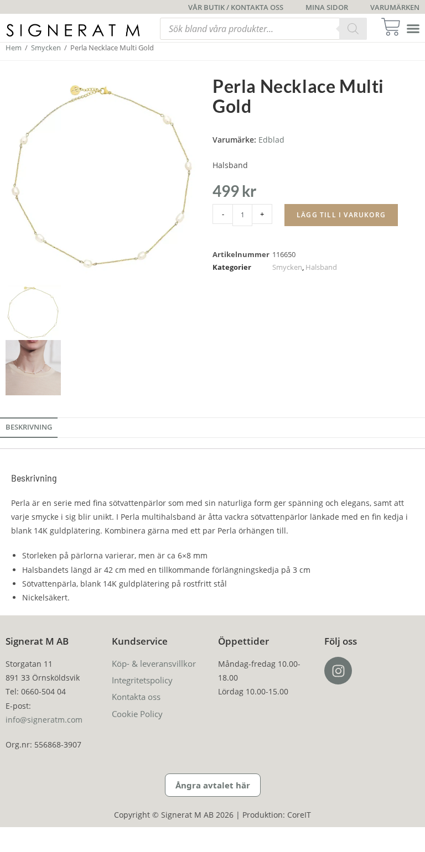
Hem (14, 48)
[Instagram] (338, 670)
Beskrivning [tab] (29, 427)
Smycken (46, 48)
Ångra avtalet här (212, 785)
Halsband (321, 267)
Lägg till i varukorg (341, 214)
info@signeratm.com (44, 719)
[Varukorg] (394, 27)
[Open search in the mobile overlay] (263, 29)
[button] (413, 28)
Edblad (271, 139)
